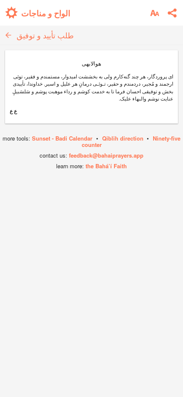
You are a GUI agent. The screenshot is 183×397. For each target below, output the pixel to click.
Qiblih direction (122, 138)
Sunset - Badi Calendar (62, 138)
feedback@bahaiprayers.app (106, 155)
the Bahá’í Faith (106, 166)
